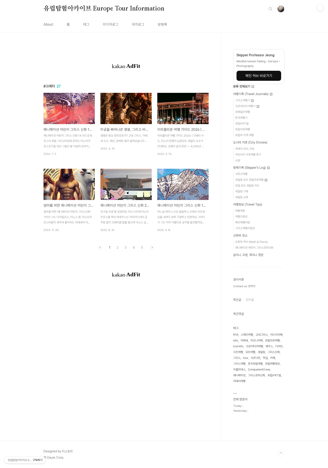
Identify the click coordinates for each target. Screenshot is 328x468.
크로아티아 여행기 (245, 106)
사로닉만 (255, 358)
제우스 (269, 346)
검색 (270, 9)
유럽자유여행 (242, 129)
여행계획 (240, 210)
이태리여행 (239, 381)
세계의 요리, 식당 (244, 148)
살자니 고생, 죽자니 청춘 (248, 255)
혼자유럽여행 (255, 363)
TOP (280, 453)
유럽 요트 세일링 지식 (247, 185)
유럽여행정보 (272, 363)
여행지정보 (241, 216)
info (235, 340)
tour (245, 358)
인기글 (250, 300)
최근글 (237, 300)
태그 (86, 24)
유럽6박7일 (242, 123)
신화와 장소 (240, 235)
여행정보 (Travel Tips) (247, 204)
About (48, 24)
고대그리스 (261, 334)
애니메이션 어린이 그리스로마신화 (254, 247)
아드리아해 (276, 334)
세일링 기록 (241, 191)
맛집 (265, 358)
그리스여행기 (243, 100)
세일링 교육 (241, 197)
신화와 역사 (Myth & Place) (251, 241)
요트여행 (250, 352)
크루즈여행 (241, 174)
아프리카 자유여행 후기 (248, 154)
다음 (152, 247)
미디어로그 (110, 24)
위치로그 (138, 24)
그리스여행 (239, 363)
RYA (235, 334)
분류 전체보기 (242, 86)
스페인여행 (247, 334)
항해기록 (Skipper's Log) (250, 167)
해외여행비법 (242, 222)
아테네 (244, 340)
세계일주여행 (242, 112)
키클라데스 (239, 369)
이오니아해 (256, 340)
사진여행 (238, 352)
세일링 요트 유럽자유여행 (249, 179)
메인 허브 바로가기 (258, 76)
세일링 (261, 352)
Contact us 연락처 (244, 286)
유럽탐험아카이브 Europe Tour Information (104, 9)
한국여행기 (241, 117)
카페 (272, 358)
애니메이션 (239, 375)
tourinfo (238, 346)
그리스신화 (274, 352)
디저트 (279, 346)
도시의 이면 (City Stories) (250, 142)
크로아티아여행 (254, 346)
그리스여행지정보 (245, 228)
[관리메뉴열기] (320, 7)
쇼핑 (237, 160)
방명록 (162, 24)
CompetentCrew (259, 369)
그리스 (237, 358)
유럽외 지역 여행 (244, 135)
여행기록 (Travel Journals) (251, 94)
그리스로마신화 (256, 375)
